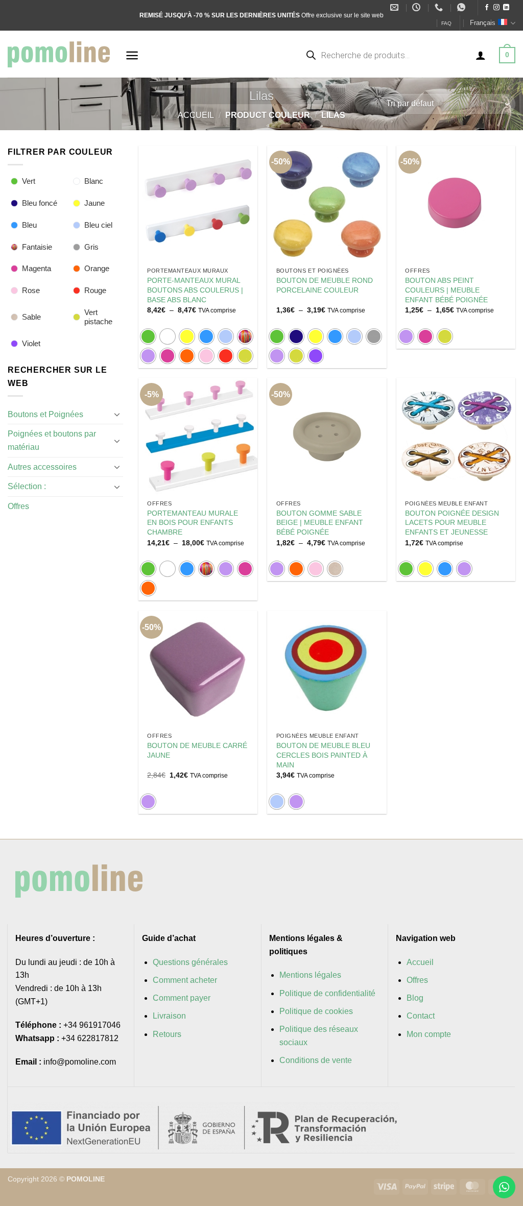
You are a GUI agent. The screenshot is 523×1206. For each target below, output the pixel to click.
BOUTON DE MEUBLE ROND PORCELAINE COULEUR (324, 285)
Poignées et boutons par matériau (52, 440)
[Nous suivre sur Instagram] (496, 7)
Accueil (196, 115)
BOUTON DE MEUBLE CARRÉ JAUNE (197, 750)
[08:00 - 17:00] (417, 7)
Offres (18, 506)
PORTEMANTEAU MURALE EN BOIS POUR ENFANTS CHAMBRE (192, 522)
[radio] (148, 336)
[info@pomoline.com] (395, 7)
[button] (132, 55)
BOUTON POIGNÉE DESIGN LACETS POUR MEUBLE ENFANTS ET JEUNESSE (452, 522)
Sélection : (27, 486)
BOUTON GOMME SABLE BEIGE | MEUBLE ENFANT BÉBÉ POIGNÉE (319, 522)
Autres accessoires (42, 467)
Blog (415, 998)
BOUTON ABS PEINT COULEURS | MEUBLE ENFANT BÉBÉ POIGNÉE (446, 289)
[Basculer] (117, 414)
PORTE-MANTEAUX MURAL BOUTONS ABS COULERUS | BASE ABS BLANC (195, 289)
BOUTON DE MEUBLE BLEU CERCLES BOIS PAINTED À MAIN (323, 754)
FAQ (446, 23)
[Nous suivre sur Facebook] (487, 7)
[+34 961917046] (440, 7)
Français (482, 23)
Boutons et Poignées (45, 414)
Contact (421, 1015)
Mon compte (429, 1034)
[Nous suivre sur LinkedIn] (506, 7)
